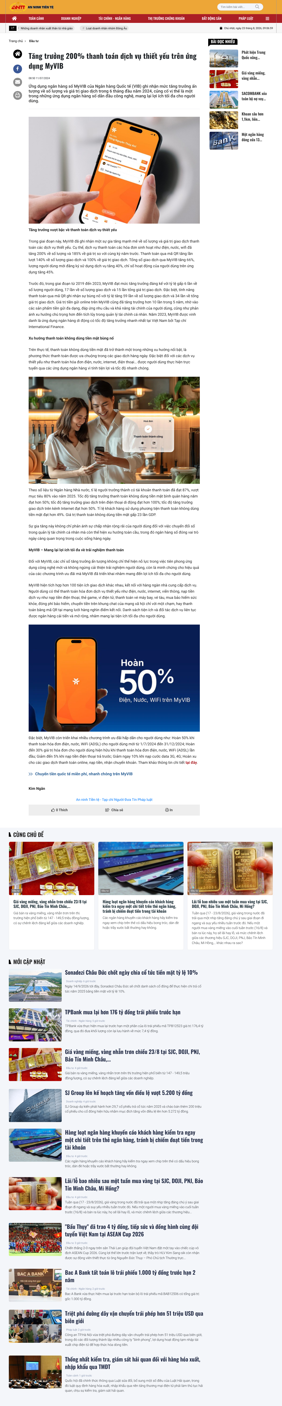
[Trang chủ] (14, 18)
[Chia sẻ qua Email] (17, 82)
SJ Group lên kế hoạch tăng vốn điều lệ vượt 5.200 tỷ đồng (129, 1092)
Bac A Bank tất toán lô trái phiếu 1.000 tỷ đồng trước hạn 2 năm (130, 1276)
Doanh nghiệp (71, 18)
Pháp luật (246, 18)
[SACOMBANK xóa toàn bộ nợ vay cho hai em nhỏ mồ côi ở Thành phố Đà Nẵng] (224, 100)
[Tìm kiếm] (257, 7)
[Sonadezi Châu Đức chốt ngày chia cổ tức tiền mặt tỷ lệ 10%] (35, 985)
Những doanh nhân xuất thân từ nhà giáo (35, 28)
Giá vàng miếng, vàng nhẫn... (253, 75)
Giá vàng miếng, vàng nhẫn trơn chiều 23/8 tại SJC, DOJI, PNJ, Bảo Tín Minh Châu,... (50, 904)
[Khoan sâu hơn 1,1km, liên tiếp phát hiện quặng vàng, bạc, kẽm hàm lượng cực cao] (224, 120)
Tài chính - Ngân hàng (78, 1020)
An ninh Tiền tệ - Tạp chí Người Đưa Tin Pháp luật (114, 800)
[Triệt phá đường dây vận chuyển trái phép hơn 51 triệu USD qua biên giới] (35, 1326)
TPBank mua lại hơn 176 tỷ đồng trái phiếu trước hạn (122, 1012)
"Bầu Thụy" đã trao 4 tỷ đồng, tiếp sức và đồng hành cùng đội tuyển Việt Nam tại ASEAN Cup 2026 (131, 1230)
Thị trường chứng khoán (166, 18)
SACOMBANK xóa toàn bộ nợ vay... (254, 96)
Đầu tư (16, 890)
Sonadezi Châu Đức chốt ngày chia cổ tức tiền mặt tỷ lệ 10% (131, 972)
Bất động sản (212, 18)
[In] (17, 95)
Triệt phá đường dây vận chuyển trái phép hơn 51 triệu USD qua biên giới (134, 1317)
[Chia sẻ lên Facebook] (17, 69)
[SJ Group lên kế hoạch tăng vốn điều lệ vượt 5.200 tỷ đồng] (35, 1105)
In (171, 810)
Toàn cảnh (36, 18)
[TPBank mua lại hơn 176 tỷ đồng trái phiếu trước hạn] (35, 1024)
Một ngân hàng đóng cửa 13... (253, 137)
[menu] (267, 18)
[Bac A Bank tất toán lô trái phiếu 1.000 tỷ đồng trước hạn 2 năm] (35, 1285)
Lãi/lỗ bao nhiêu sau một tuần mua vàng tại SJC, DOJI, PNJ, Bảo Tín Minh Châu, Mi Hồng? (230, 904)
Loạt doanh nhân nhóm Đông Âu (95, 28)
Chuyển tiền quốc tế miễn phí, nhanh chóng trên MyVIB (84, 774)
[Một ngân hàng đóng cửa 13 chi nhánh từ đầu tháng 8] (224, 141)
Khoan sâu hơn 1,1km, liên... (252, 116)
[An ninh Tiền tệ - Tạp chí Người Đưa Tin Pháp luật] (31, 7)
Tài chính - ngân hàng (115, 18)
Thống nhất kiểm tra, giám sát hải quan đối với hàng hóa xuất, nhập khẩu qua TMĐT (132, 1363)
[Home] (17, 54)
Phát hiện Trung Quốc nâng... (253, 55)
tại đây (191, 763)
